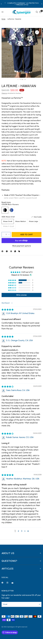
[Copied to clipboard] (19, 251)
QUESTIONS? (9, 560)
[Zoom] (37, 32)
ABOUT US (8, 553)
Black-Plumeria (5, 210)
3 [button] (21, 531)
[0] (40, 12)
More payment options (21, 246)
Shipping (4, 93)
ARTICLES (7, 568)
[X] (7, 251)
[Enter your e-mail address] (39, 604)
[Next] (25, 79)
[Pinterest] (11, 251)
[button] (12, 280)
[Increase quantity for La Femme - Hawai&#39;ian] (9, 234)
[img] (8, 309)
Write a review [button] (21, 295)
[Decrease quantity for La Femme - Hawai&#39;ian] (3, 234)
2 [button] (18, 531)
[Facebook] (3, 251)
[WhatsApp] (15, 251)
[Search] (37, 12)
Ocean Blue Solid (11, 210)
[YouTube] (14, 583)
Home (3, 19)
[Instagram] (9, 582)
